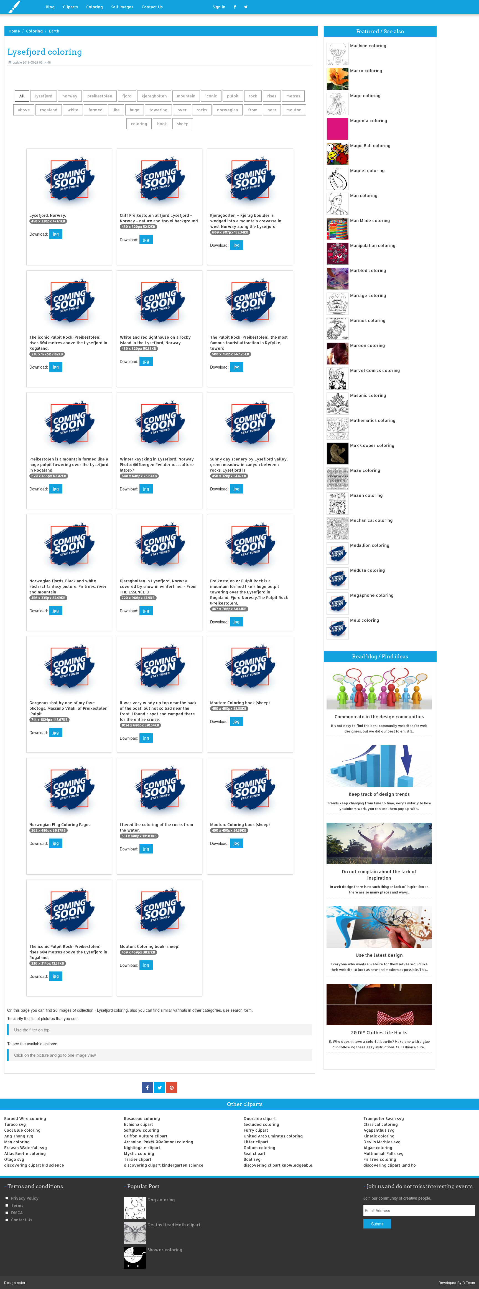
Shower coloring (164, 1249)
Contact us (21, 1219)
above (24, 109)
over (182, 109)
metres (293, 96)
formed (95, 109)
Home (14, 31)
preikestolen (99, 96)
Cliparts (70, 6)
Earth (54, 31)
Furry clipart (256, 1130)
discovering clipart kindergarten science (163, 1165)
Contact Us (152, 6)
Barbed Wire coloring (25, 1118)
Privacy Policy (25, 1198)
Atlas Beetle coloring (25, 1153)
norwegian (227, 109)
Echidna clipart (138, 1124)
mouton (294, 109)
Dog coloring (161, 1199)
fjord (127, 96)
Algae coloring (377, 1147)
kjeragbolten (154, 96)
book (162, 123)
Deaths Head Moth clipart (173, 1224)
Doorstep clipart (260, 1118)
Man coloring (17, 1141)
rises (271, 96)
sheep (182, 123)
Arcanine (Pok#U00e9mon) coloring (158, 1141)
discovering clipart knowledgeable (278, 1165)
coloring (139, 123)
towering (158, 109)
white (72, 109)
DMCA (17, 1212)
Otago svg (14, 1159)
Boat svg (252, 1159)
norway (69, 96)
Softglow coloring (141, 1130)
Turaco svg (15, 1124)
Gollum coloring (259, 1147)
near (271, 109)
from (253, 109)
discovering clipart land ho (389, 1165)
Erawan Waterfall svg (25, 1147)
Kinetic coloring (378, 1136)
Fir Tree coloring (379, 1159)
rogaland (48, 109)
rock (253, 96)
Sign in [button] (219, 6)
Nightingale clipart (142, 1147)
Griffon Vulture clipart (145, 1136)
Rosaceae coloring (142, 1118)
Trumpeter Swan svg (383, 1118)
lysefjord (43, 96)
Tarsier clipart (137, 1159)
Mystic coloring (139, 1153)
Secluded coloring (261, 1124)
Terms (17, 1205)
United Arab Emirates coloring (273, 1136)
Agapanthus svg (378, 1130)
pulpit (233, 96)
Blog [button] (50, 6)
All (22, 96)
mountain (186, 96)
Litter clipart (256, 1141)
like (116, 109)
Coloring (94, 6)
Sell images (122, 6)
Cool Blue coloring (22, 1130)
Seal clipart (255, 1153)
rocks (202, 109)
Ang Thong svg (18, 1136)
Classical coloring (380, 1124)
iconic (211, 96)
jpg (56, 233)
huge (134, 109)
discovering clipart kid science (34, 1165)
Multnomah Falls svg (383, 1153)
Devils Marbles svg (382, 1141)
